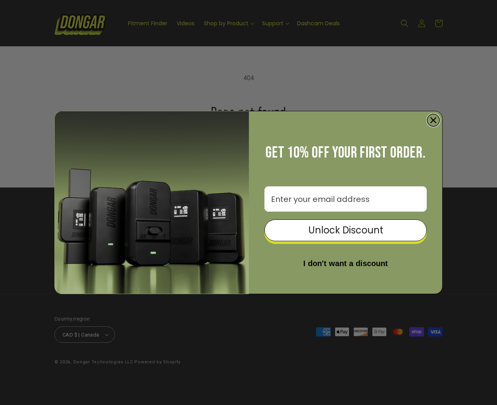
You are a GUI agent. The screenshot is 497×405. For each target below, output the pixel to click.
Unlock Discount (345, 230)
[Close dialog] (433, 120)
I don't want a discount (345, 263)
